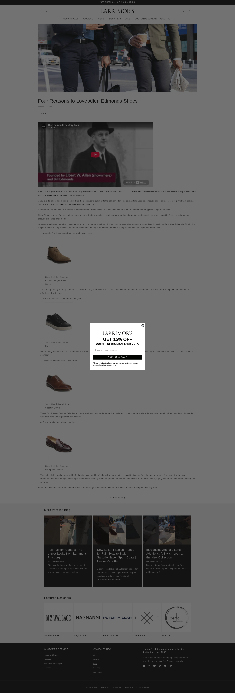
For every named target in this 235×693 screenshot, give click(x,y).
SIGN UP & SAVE (117, 357)
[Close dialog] (143, 325)
